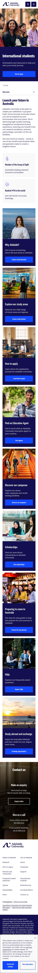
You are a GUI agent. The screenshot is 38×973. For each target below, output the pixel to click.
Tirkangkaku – (15, 902)
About (22, 862)
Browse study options (19, 319)
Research (6, 862)
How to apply (19, 74)
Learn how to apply (19, 378)
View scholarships (19, 564)
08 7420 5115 (19, 823)
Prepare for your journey (19, 630)
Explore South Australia (19, 259)
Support (23, 871)
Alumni (5, 885)
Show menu (6, 92)
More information (27, 964)
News (5, 894)
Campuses (24, 867)
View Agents (19, 440)
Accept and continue (10, 965)
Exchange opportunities (19, 751)
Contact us (24, 894)
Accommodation (26, 890)
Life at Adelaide (26, 857)
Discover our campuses (19, 502)
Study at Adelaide (9, 857)
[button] (35, 938)
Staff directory (25, 885)
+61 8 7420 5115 (19, 830)
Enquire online (19, 801)
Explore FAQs (19, 689)
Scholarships (7, 890)
